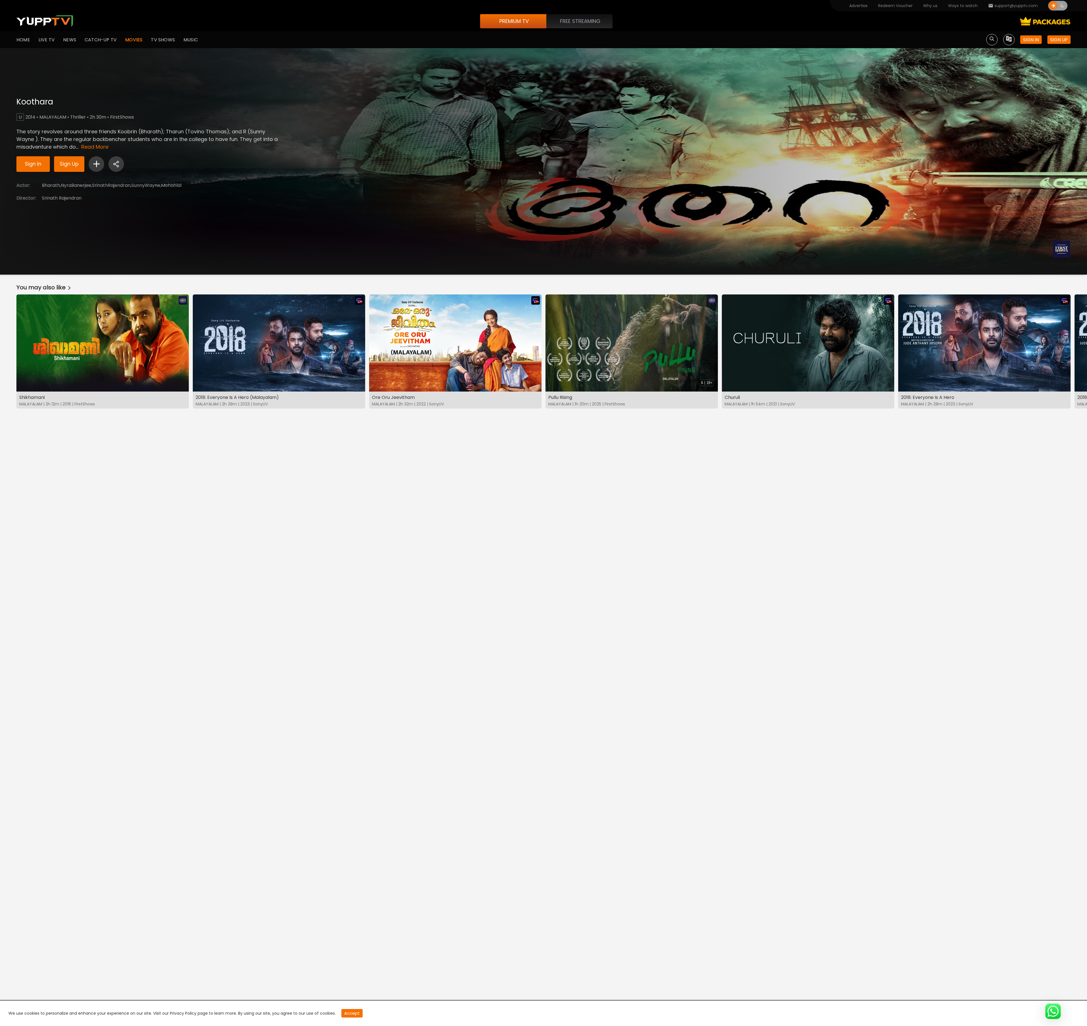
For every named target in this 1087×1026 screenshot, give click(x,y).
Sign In (33, 163)
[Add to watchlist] (96, 164)
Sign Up (69, 163)
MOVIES (133, 40)
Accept (352, 1013)
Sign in (1031, 40)
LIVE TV (46, 40)
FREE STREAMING (580, 21)
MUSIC (190, 40)
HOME (23, 40)
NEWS (69, 40)
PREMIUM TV (514, 21)
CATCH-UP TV (101, 40)
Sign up (1059, 40)
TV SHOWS (163, 40)
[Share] (116, 164)
